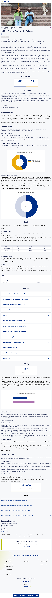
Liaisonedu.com (43, 561)
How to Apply (8, 571)
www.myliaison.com (26, 588)
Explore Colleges (33, 595)
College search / (6, 28)
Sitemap (8, 574)
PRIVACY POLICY (25, 555)
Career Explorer (8, 569)
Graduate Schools (8, 564)
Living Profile (43, 564)
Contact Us (26, 561)
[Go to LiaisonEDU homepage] (6, 1)
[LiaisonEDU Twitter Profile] (22, 584)
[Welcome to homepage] (26, 587)
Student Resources (8, 566)
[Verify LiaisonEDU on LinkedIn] (30, 584)
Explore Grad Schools (20, 595)
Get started (26, 546)
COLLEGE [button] (5, 37)
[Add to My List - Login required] (50, 28)
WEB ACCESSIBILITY (35, 555)
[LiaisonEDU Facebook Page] (27, 584)
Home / (2, 28)
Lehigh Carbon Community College (17, 28)
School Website (4, 531)
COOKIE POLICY (16, 555)
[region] (26, 277)
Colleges (8, 561)
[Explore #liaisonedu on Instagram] (24, 584)
